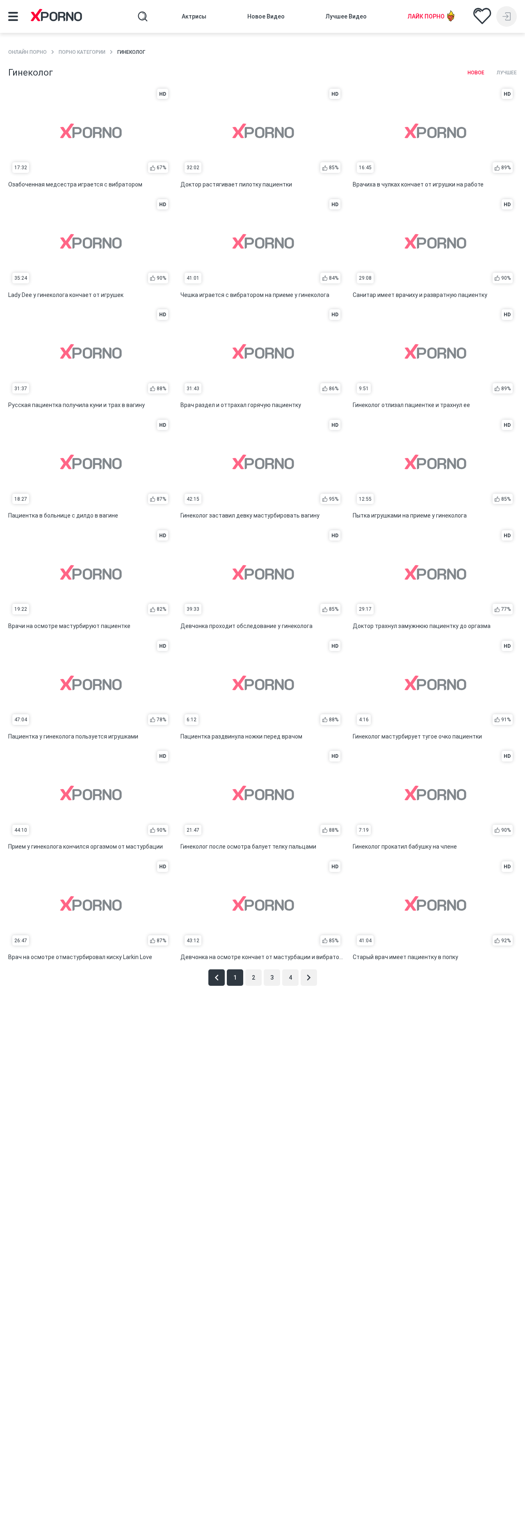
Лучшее (507, 73)
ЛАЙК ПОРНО (426, 16)
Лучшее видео (346, 16)
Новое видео (266, 16)
